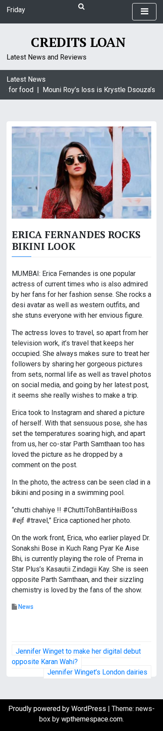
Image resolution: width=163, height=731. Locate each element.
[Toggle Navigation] (144, 11)
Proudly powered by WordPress (58, 708)
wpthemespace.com (92, 719)
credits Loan (78, 42)
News (25, 606)
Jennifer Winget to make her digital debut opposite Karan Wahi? (76, 656)
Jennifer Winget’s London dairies (97, 672)
